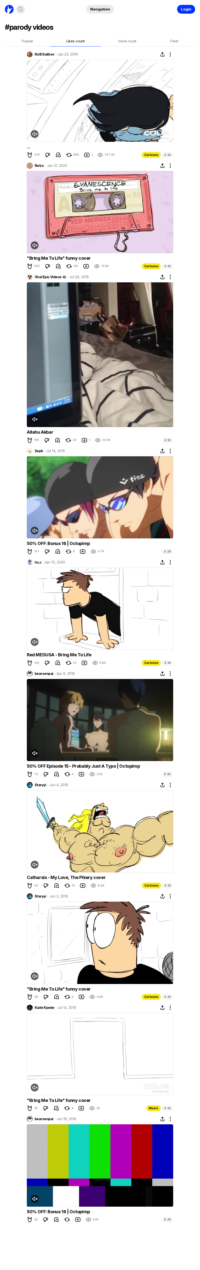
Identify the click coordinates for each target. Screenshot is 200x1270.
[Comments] (58, 155)
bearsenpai (44, 673)
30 (167, 774)
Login (186, 9)
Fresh (174, 41)
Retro (39, 165)
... (28, 146)
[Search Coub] (20, 9)
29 (167, 551)
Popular (27, 41)
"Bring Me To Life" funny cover (59, 258)
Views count (127, 41)
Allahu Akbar (40, 432)
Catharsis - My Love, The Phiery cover (66, 877)
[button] (30, 155)
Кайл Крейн (44, 1007)
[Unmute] (35, 134)
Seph (39, 451)
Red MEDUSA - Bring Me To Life (59, 654)
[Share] (162, 54)
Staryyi (40, 785)
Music (153, 1108)
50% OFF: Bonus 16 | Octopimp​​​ (58, 543)
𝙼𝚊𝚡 (38, 562)
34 (167, 155)
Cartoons (151, 155)
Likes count (75, 41)
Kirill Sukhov (44, 54)
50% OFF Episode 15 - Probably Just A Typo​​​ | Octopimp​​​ (83, 766)
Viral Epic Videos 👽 (50, 277)
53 (167, 440)
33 (167, 885)
